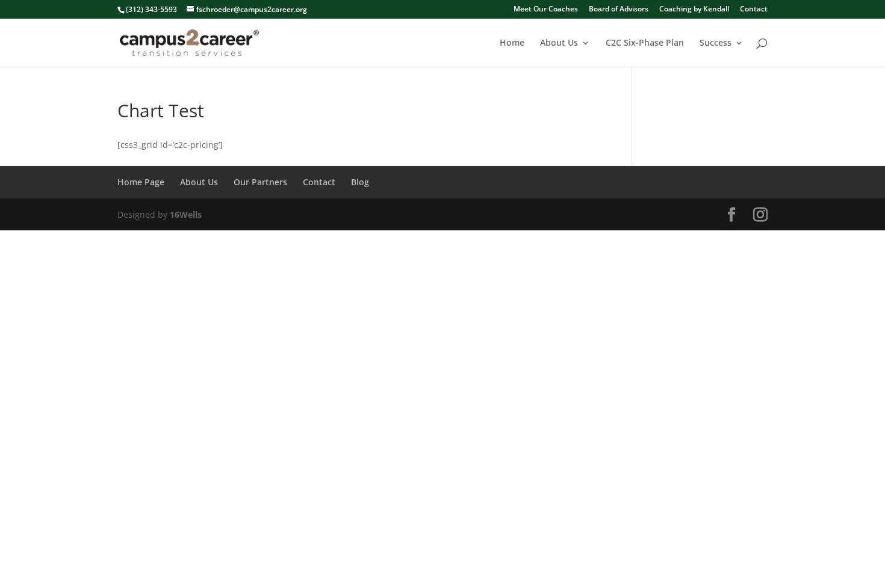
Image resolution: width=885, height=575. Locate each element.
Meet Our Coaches (546, 9)
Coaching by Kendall (694, 9)
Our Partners (260, 182)
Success (715, 43)
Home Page (140, 182)
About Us (559, 43)
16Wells (186, 214)
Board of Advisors (618, 9)
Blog (360, 182)
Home (512, 43)
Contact (754, 9)
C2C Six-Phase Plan (645, 43)
